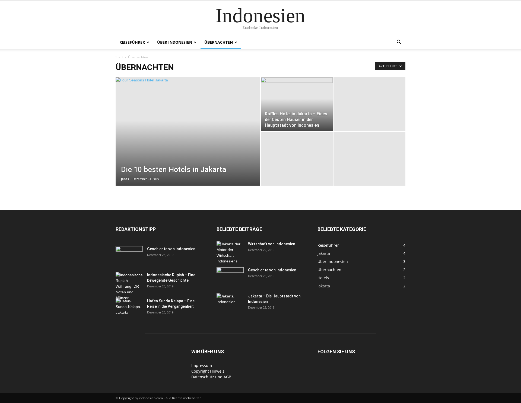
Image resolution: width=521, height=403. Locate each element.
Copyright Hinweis (207, 371)
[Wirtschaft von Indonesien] (230, 252)
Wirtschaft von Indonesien (271, 244)
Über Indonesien (174, 42)
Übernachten (218, 42)
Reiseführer (132, 42)
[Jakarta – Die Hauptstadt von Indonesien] (230, 302)
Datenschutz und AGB (211, 376)
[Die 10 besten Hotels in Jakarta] (188, 140)
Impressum (201, 365)
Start (119, 57)
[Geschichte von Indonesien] (129, 255)
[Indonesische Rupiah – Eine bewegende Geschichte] (129, 286)
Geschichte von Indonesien (171, 249)
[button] (398, 42)
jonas (125, 179)
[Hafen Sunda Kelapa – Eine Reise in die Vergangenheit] (129, 307)
